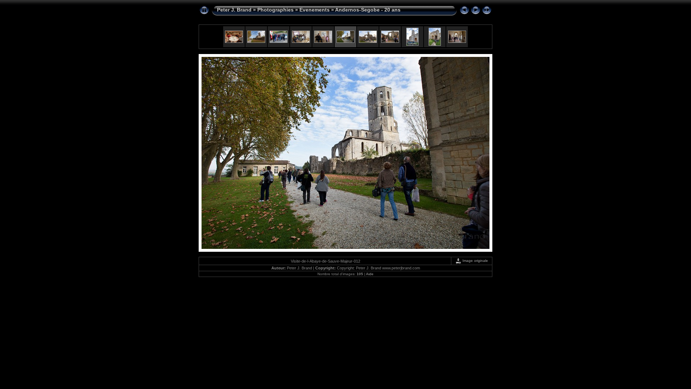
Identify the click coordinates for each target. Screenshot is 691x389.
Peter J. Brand (234, 10)
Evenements (314, 10)
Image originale (474, 261)
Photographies (275, 10)
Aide (370, 274)
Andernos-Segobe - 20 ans (368, 10)
